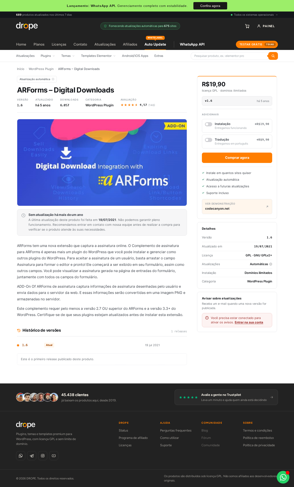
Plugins (46, 56)
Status (123, 430)
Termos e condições (257, 430)
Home (21, 44)
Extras (158, 56)
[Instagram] (42, 455)
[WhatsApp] (20, 455)
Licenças (59, 44)
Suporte (166, 445)
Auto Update (155, 42)
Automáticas (259, 264)
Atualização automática (35, 79)
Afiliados (130, 44)
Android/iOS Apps (135, 56)
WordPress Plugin (41, 69)
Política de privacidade (259, 445)
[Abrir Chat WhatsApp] (283, 477)
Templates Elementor (96, 56)
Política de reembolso (258, 438)
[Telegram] (31, 455)
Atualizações (105, 44)
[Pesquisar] (273, 56)
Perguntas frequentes (176, 430)
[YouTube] (53, 455)
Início (20, 69)
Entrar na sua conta (249, 322)
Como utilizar (169, 438)
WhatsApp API (192, 44)
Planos (39, 44)
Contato (80, 44)
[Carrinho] (247, 26)
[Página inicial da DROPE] (27, 26)
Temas (66, 56)
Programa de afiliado (133, 438)
